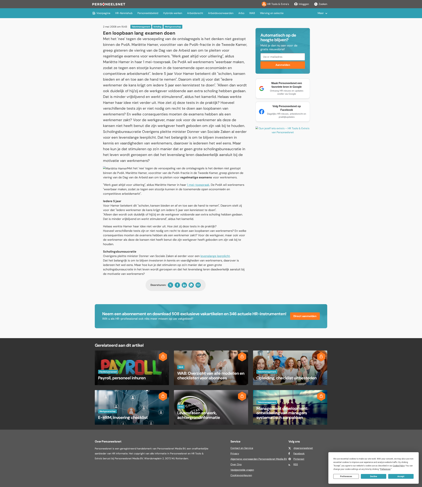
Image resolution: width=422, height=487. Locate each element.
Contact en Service (241, 448)
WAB (252, 13)
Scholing (157, 26)
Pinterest (298, 459)
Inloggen (304, 4)
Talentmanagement (141, 26)
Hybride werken (172, 13)
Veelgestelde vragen (242, 470)
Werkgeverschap (173, 26)
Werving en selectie (272, 13)
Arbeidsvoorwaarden (220, 13)
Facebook (299, 453)
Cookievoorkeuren (241, 475)
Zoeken (323, 4)
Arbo (241, 13)
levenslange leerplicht (215, 256)
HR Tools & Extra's (278, 4)
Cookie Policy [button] (399, 466)
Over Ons (236, 464)
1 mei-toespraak (198, 185)
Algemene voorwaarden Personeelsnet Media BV (258, 459)
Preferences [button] (385, 469)
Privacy (234, 453)
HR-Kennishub (124, 13)
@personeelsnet (303, 448)
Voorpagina (103, 13)
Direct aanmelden (304, 316)
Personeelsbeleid (147, 13)
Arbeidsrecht (195, 13)
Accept (400, 476)
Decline (373, 476)
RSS (295, 464)
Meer (321, 13)
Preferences (346, 476)
